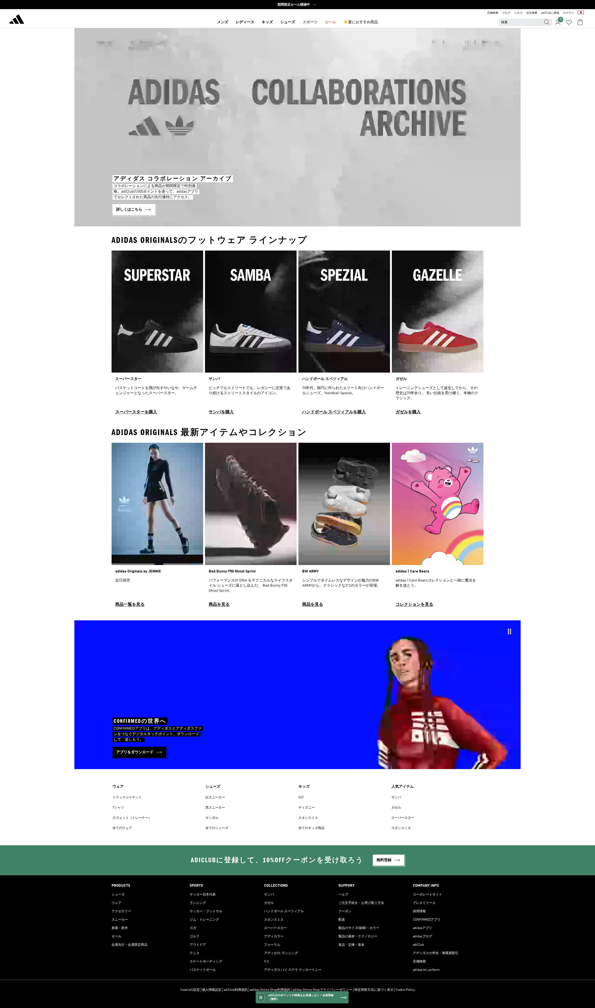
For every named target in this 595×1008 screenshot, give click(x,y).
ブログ (506, 13)
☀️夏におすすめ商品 (361, 22)
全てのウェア (122, 828)
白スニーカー (215, 797)
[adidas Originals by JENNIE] (157, 527)
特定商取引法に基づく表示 (373, 989)
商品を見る (219, 604)
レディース (245, 22)
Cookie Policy (405, 989)
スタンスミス (308, 818)
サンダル (211, 818)
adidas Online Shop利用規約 (270, 989)
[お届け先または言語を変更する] (581, 13)
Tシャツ (118, 807)
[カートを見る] (580, 22)
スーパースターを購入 (136, 412)
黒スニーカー (215, 807)
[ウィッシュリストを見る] (569, 22)
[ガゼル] (437, 335)
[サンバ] (251, 335)
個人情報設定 (211, 989)
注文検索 (531, 13)
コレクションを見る (414, 604)
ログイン (568, 13)
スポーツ (310, 22)
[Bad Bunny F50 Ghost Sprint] (251, 527)
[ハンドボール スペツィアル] (344, 335)
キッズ (267, 22)
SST (301, 797)
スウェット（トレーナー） (132, 818)
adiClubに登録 (550, 13)
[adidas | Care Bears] (437, 527)
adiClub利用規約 (236, 989)
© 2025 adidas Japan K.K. (297, 1002)
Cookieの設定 (190, 989)
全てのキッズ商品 (311, 828)
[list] (297, 335)
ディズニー (306, 807)
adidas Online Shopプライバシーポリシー (322, 989)
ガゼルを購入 (408, 412)
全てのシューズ (216, 828)
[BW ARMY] (344, 527)
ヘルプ (518, 13)
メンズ (222, 22)
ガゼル (396, 807)
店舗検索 (492, 13)
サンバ (396, 797)
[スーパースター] (157, 335)
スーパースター (402, 818)
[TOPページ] (16, 20)
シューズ (287, 22)
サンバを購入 (221, 412)
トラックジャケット (127, 797)
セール (330, 22)
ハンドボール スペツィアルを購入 (334, 412)
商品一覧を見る (130, 604)
